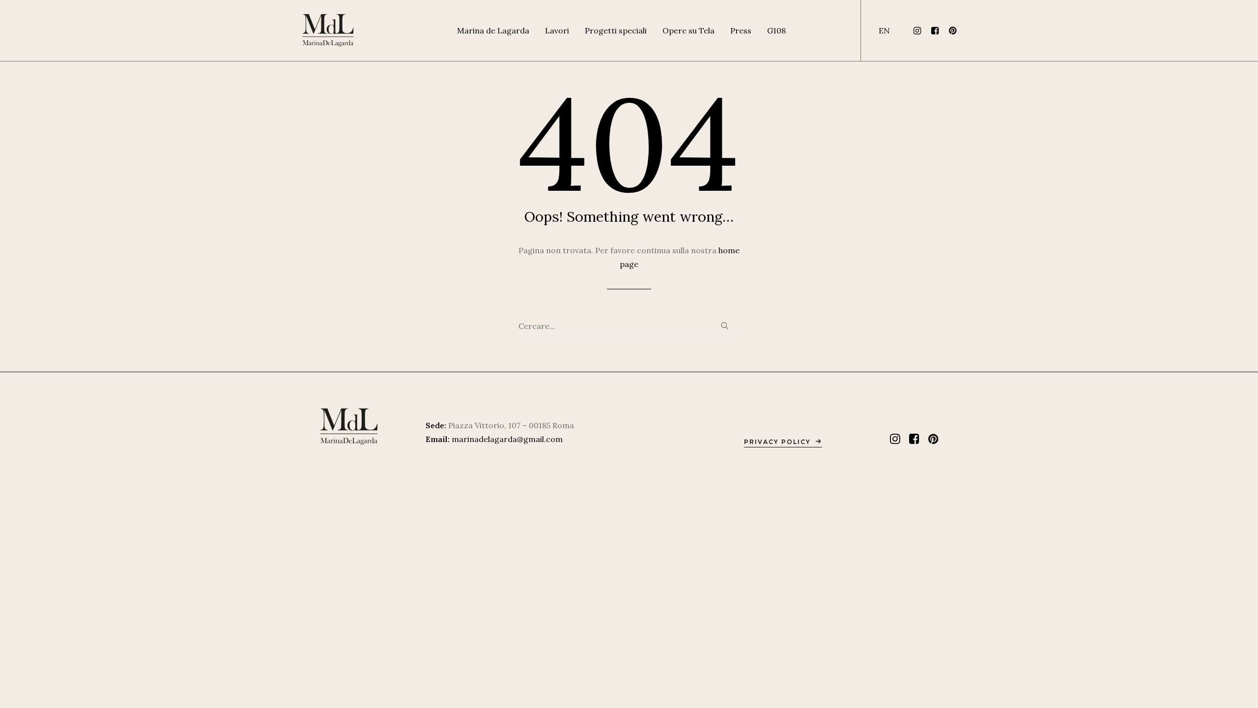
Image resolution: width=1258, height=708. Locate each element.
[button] (918, 30)
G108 (776, 30)
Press (740, 30)
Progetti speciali (616, 30)
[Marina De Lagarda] (328, 30)
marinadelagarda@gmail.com (507, 439)
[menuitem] (493, 30)
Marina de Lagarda (493, 30)
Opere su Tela (688, 30)
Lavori (557, 30)
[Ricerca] (629, 326)
